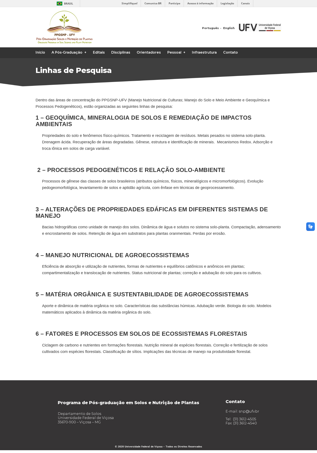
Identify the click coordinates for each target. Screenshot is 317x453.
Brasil (68, 3)
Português (210, 28)
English (229, 28)
